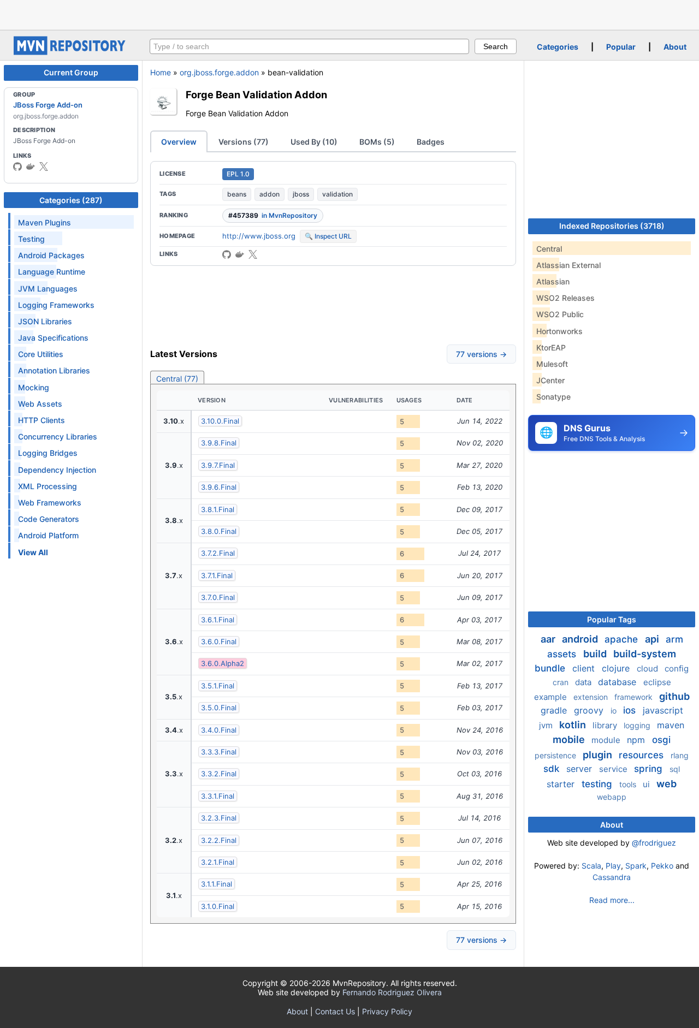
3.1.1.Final (216, 884)
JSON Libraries (45, 321)
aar (549, 639)
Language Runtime (51, 271)
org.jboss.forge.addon (219, 72)
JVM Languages (48, 288)
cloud (648, 668)
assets (563, 654)
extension (591, 697)
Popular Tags (611, 619)
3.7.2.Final (218, 553)
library (606, 725)
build (596, 653)
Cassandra (612, 877)
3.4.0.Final (218, 730)
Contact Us (335, 1011)
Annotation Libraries (54, 370)
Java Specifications (53, 337)
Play (613, 865)
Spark (636, 865)
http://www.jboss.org (258, 235)
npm (637, 739)
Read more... (612, 900)
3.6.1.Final (217, 619)
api (653, 639)
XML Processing (47, 486)
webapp (611, 796)
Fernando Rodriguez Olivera (392, 992)
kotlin (573, 724)
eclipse (657, 682)
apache (623, 639)
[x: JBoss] (43, 166)
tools (628, 784)
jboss (301, 194)
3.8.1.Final (217, 509)
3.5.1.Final (217, 685)
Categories (557, 46)
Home (160, 72)
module (607, 740)
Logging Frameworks (56, 305)
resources (642, 755)
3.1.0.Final (217, 906)
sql (675, 769)
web (666, 783)
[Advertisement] (349, 13)
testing (598, 784)
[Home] (71, 52)
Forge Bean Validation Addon (256, 94)
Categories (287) (71, 200)
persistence (556, 755)
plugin (598, 754)
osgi (661, 739)
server (580, 768)
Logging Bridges (48, 452)
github (674, 696)
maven (670, 725)
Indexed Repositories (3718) (612, 225)
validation (337, 194)
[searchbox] (309, 46)
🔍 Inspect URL (328, 236)
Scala (591, 865)
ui (647, 784)
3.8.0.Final (218, 531)
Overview (179, 141)
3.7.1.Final (217, 575)
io (615, 710)
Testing (31, 238)
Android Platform (48, 535)
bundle (551, 668)
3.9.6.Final (218, 487)
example (551, 697)
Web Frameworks (49, 502)
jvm (547, 725)
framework (634, 697)
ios (630, 710)
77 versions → (481, 354)
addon (269, 194)
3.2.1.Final (217, 862)
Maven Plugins (44, 222)
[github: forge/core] (226, 254)
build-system (644, 653)
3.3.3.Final (218, 751)
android (581, 639)
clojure (617, 668)
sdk (552, 768)
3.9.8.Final (218, 442)
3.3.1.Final (217, 796)
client (584, 668)
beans (236, 194)
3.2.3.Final (218, 817)
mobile (570, 739)
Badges (431, 141)
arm (674, 639)
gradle (555, 710)
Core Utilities (40, 354)
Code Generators (48, 519)
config (677, 668)
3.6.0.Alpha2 (222, 663)
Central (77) (177, 378)
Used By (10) (314, 141)
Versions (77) (243, 141)
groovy (590, 710)
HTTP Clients (41, 420)
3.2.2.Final (218, 840)
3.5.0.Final (218, 707)
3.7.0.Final (218, 597)
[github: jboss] (17, 166)
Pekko (662, 865)
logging (638, 725)
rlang (680, 755)
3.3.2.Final (218, 773)
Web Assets (40, 403)
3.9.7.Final (218, 465)
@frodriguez (654, 842)
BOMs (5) (377, 141)
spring (649, 768)
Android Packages (51, 255)
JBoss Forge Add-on (47, 104)
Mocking (33, 387)
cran (562, 682)
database (618, 681)
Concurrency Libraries (57, 436)
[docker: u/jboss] (30, 166)
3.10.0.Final (220, 421)
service (614, 769)
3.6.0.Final (218, 641)
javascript (663, 710)
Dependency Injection (57, 469)
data (584, 682)
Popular (621, 46)
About (675, 46)
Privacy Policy (387, 1011)
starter (562, 784)
